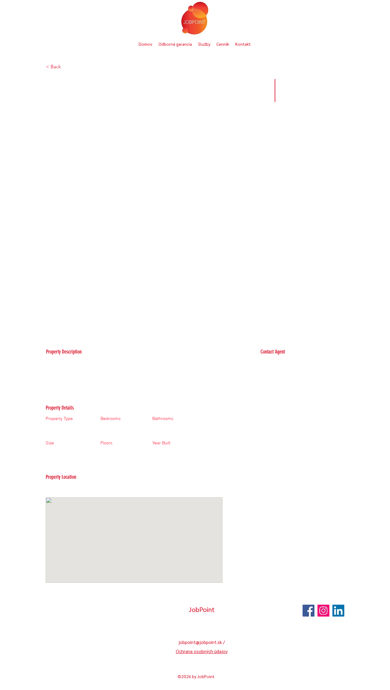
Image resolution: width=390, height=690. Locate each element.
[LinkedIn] (338, 611)
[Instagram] (323, 611)
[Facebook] (308, 611)
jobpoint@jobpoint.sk (200, 642)
